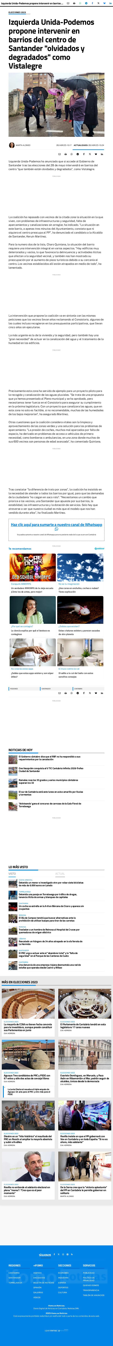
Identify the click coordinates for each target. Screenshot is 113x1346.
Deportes (63, 1287)
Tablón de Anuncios (93, 1295)
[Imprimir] (74, 3)
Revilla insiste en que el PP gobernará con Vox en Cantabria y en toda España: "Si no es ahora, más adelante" (83, 1139)
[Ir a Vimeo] (67, 1254)
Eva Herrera (9, 1033)
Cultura (62, 1292)
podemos (14, 688)
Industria (63, 1278)
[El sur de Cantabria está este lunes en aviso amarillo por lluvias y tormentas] (13, 794)
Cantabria (78, 688)
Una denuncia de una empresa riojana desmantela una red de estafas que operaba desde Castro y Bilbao (50, 966)
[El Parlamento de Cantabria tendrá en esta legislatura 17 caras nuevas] (84, 1004)
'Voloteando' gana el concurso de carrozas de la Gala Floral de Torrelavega (50, 805)
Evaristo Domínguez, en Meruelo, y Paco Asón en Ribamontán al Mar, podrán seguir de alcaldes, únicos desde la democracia (84, 1078)
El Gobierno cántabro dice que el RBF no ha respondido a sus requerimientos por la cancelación (49, 758)
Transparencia (91, 1290)
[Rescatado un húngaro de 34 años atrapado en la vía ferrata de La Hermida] (13, 942)
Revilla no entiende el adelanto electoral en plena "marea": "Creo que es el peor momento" (27, 1190)
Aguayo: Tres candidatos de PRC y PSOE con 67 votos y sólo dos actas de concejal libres (27, 1076)
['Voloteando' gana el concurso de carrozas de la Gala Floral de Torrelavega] (13, 806)
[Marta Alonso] (12, 145)
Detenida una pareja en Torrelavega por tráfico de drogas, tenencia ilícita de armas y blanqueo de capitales (48, 895)
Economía (63, 1273)
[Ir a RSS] (72, 1254)
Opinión (37, 1287)
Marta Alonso (23, 145)
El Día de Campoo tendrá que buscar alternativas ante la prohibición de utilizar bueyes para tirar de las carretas (47, 919)
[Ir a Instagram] (63, 1254)
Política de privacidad (89, 1279)
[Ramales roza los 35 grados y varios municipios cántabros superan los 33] (13, 783)
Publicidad (89, 1273)
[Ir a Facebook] (54, 1254)
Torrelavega (15, 1283)
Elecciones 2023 (17, 12)
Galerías (38, 1292)
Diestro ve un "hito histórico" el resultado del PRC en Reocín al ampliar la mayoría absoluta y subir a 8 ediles (28, 1139)
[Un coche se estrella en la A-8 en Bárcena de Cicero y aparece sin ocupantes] (13, 906)
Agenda (37, 1273)
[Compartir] (80, 3)
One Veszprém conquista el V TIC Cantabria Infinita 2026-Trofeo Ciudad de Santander (51, 769)
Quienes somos (91, 1285)
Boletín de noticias (43, 1283)
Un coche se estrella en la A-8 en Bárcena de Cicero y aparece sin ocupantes (51, 907)
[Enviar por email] (68, 3)
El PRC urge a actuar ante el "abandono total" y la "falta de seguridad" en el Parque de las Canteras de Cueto (48, 954)
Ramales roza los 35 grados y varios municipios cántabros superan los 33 (48, 781)
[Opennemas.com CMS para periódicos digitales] (56, 1330)
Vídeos (36, 1297)
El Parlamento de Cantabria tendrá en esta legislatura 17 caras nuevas (83, 1025)
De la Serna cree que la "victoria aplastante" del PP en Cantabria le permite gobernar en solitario (83, 1190)
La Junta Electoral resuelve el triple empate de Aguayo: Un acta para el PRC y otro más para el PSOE (29, 1092)
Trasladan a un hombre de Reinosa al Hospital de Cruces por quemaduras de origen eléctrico (49, 931)
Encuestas (39, 1278)
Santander (46, 688)
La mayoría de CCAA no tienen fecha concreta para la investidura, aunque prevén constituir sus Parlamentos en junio (28, 1027)
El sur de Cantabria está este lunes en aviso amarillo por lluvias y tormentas (51, 793)
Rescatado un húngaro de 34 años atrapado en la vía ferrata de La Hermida (50, 942)
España (62, 1283)
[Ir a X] (59, 1254)
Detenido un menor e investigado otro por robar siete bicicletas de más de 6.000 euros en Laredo (51, 884)
